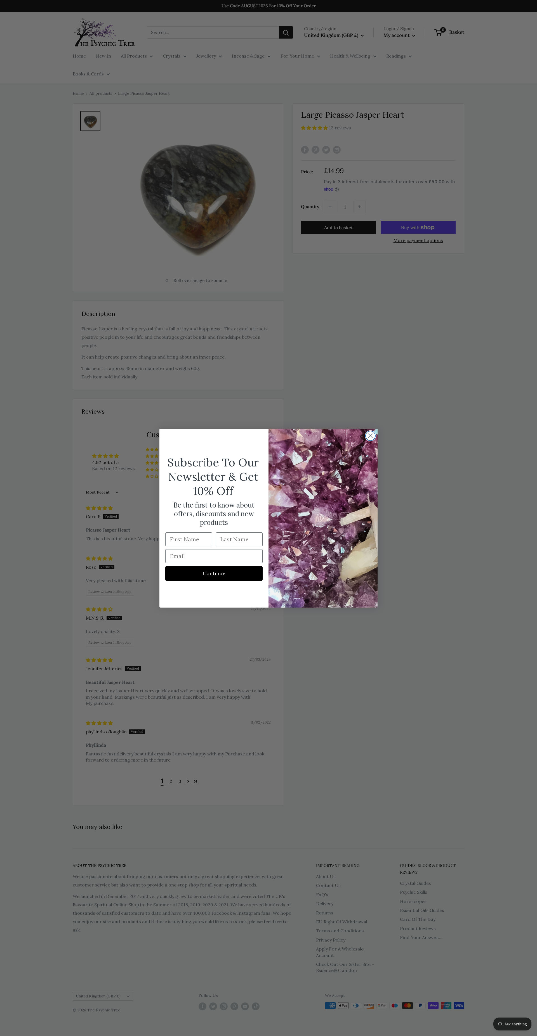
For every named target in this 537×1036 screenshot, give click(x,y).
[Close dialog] (370, 436)
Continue (214, 573)
